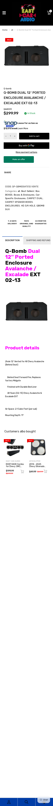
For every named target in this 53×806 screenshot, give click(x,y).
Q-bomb (7, 88)
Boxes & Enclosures (24, 194)
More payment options (26, 152)
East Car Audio (13, 461)
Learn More (23, 128)
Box (37, 191)
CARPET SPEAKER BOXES (19, 202)
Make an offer (18, 160)
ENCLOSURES (12, 205)
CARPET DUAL (34, 198)
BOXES (9, 194)
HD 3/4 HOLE (27, 205)
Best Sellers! (27, 191)
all (18, 191)
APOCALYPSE (34, 461)
